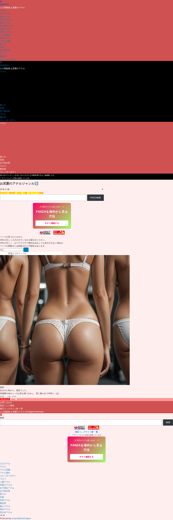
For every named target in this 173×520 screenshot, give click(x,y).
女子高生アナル (7, 26)
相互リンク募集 (7, 406)
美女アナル (5, 17)
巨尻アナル (5, 38)
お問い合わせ (6, 402)
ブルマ (3, 53)
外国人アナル (6, 32)
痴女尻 (3, 56)
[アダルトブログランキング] (44, 234)
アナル (3, 11)
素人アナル (5, 23)
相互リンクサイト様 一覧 (11, 409)
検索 (2, 418)
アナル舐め (5, 35)
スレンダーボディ (8, 59)
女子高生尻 (5, 50)
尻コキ (3, 44)
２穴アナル (5, 14)
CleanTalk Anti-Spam (21, 518)
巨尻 (2, 47)
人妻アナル (5, 29)
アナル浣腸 (5, 41)
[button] (86, 515)
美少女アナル (6, 20)
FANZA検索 (95, 198)
